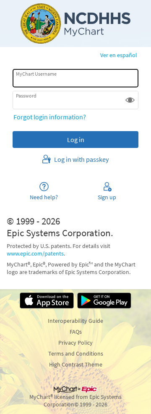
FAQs (76, 331)
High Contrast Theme (75, 364)
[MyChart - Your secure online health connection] (75, 23)
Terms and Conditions (75, 353)
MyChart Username (36, 74)
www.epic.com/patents (35, 253)
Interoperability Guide (75, 320)
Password (26, 95)
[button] (130, 100)
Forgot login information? (49, 117)
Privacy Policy (75, 342)
